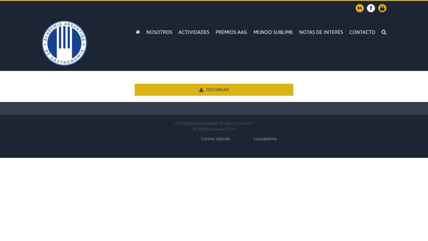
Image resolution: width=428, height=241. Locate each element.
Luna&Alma (265, 138)
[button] (384, 31)
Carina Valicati (216, 138)
